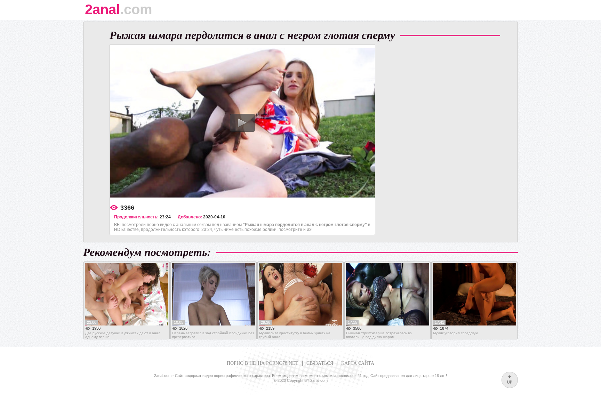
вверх (510, 380)
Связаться (319, 363)
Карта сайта (357, 363)
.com (118, 12)
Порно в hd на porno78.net (262, 363)
